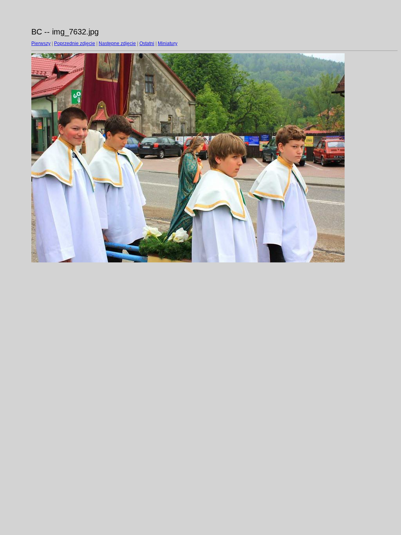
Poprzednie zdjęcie (74, 43)
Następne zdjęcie (117, 43)
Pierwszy (41, 43)
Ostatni (146, 43)
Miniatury (167, 43)
